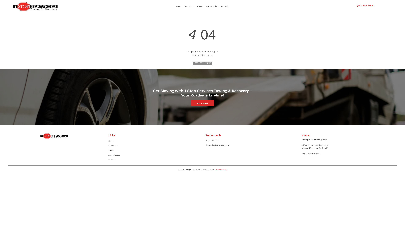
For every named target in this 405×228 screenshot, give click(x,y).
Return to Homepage (202, 63)
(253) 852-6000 (365, 5)
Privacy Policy (221, 170)
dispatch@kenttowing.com (217, 145)
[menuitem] (179, 6)
